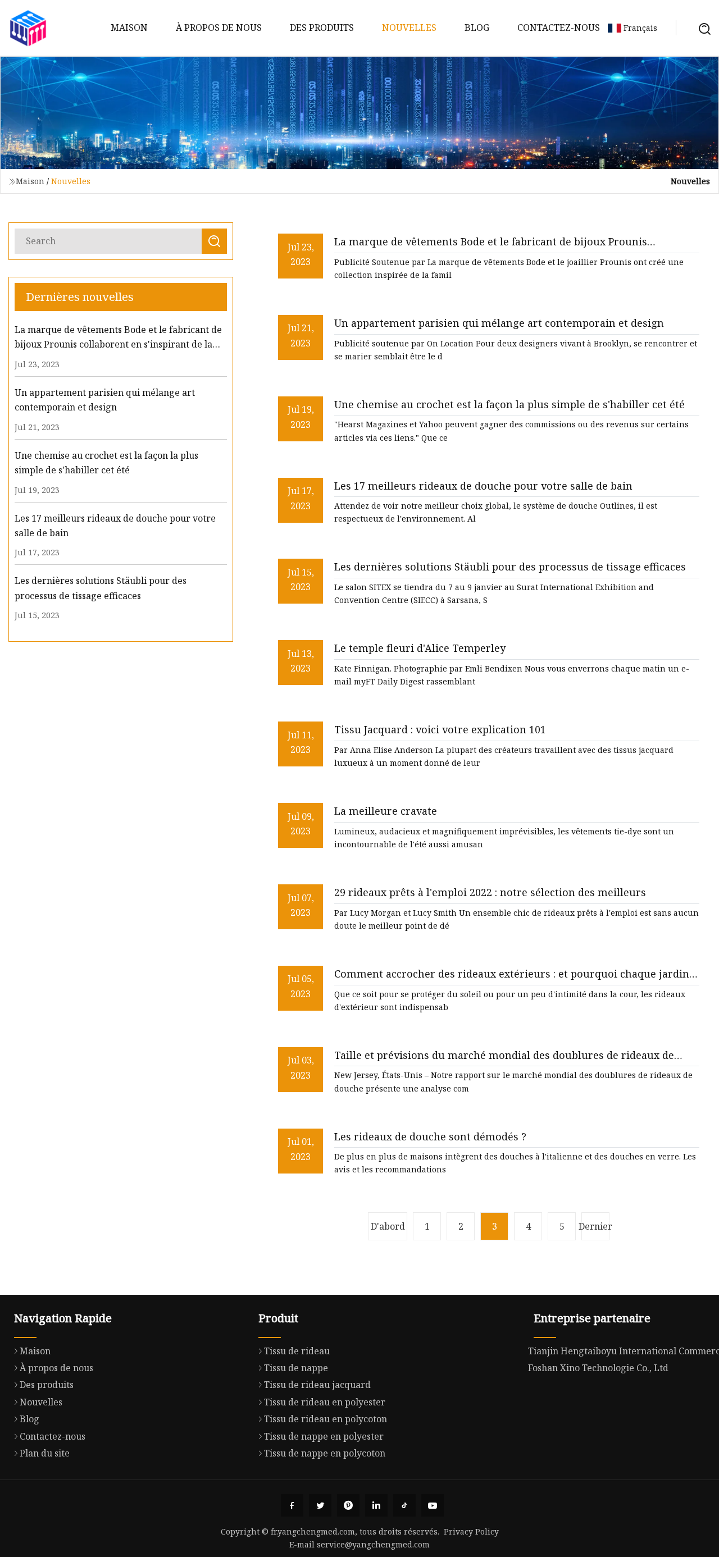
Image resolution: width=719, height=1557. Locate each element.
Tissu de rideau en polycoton (325, 1419)
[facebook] (292, 1505)
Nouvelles (409, 27)
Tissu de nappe (296, 1368)
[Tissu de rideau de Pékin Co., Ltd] (28, 28)
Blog (477, 27)
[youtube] (432, 1505)
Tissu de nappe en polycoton (324, 1453)
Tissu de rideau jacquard (317, 1384)
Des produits (322, 27)
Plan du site (45, 1453)
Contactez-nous (558, 27)
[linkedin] (376, 1505)
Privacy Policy (471, 1531)
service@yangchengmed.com (373, 1544)
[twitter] (320, 1505)
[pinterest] (348, 1505)
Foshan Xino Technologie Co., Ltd (598, 1368)
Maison (129, 27)
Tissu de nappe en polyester (324, 1436)
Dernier (595, 1226)
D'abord (388, 1226)
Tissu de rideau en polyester (324, 1402)
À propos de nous (219, 27)
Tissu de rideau (297, 1351)
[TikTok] (404, 1505)
